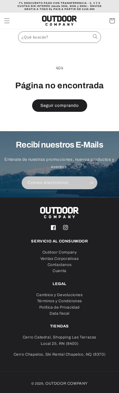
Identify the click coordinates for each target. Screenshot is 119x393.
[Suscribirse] (91, 182)
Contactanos (60, 265)
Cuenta (59, 271)
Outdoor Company (59, 252)
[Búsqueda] (95, 37)
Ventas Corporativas (59, 259)
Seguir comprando (59, 105)
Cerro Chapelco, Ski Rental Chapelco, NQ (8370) (60, 354)
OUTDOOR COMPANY (66, 383)
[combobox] (59, 37)
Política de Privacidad (59, 307)
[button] (7, 21)
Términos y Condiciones (59, 301)
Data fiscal (59, 313)
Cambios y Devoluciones (59, 295)
